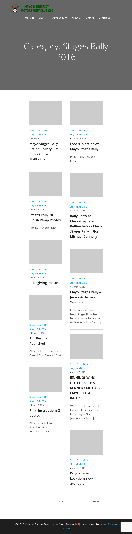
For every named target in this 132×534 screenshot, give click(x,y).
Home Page (28, 17)
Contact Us (104, 17)
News (32, 130)
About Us (77, 17)
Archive (90, 17)
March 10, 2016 (38, 138)
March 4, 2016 (78, 467)
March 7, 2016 (37, 209)
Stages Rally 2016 (37, 134)
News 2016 (42, 130)
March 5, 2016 (37, 405)
